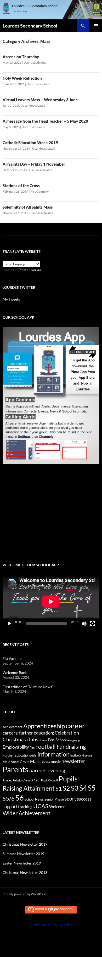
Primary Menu (95, 25)
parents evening (47, 770)
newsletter (73, 761)
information (53, 754)
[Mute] (84, 623)
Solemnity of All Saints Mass (28, 207)
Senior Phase (54, 799)
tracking (25, 806)
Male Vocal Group (16, 762)
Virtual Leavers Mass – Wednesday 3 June (40, 99)
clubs (32, 739)
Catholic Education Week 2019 (30, 142)
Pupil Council (49, 780)
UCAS (40, 805)
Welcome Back (15, 672)
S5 (92, 788)
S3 (74, 788)
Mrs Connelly (39, 191)
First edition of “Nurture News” (28, 686)
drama (43, 740)
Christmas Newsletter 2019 (25, 844)
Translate (35, 269)
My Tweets (11, 299)
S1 (58, 788)
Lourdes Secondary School (30, 26)
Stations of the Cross (21, 185)
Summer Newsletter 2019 (23, 853)
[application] (51, 601)
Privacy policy (62, 925)
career (75, 725)
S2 (66, 788)
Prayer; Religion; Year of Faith (21, 780)
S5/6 (9, 798)
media (46, 762)
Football (45, 746)
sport (70, 799)
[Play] (9, 623)
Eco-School (57, 739)
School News (34, 799)
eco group (73, 740)
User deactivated (35, 62)
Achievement (12, 727)
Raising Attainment (29, 788)
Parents (16, 769)
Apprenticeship (44, 726)
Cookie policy (40, 925)
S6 (19, 797)
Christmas (14, 739)
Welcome (57, 806)
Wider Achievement (26, 813)
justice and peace (81, 755)
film (32, 747)
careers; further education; (28, 733)
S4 (83, 788)
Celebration (67, 733)
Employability (16, 747)
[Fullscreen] (92, 623)
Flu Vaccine (12, 658)
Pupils (68, 779)
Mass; (35, 761)
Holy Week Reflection (22, 78)
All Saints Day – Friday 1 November (34, 164)
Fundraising (71, 746)
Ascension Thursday (21, 56)
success (84, 799)
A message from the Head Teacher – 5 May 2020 (45, 121)
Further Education (16, 755)
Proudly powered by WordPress (24, 894)
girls (33, 755)
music (56, 761)
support (10, 806)
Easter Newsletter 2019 (22, 863)
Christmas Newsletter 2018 (25, 872)
